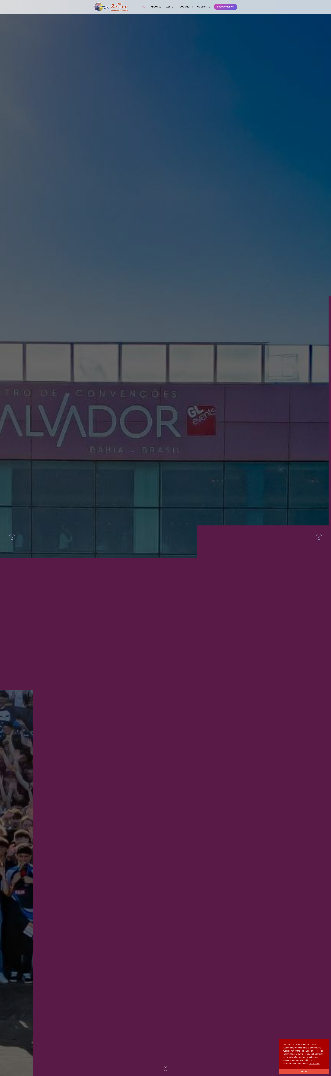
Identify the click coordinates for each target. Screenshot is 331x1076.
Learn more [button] (314, 1064)
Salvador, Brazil (194, 543)
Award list (181, 556)
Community (203, 6)
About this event (153, 556)
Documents (186, 6)
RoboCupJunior (225, 7)
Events (169, 6)
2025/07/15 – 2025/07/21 (145, 543)
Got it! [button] (304, 1071)
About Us (156, 6)
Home (143, 6)
